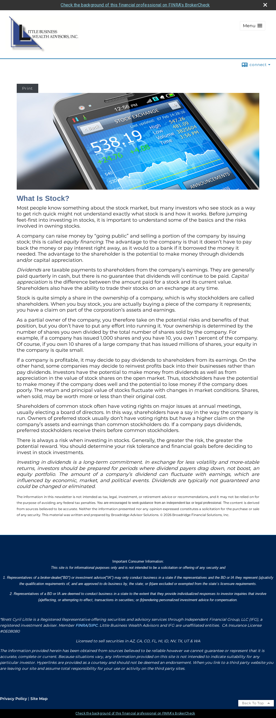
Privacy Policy (13, 698)
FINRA (81, 625)
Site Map (39, 698)
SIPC (93, 625)
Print (27, 88)
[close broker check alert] (265, 5)
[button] (252, 25)
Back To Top (253, 703)
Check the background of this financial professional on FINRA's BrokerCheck (135, 5)
